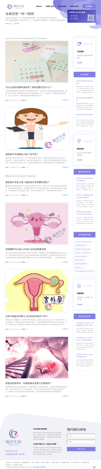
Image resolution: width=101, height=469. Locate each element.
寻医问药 (9, 465)
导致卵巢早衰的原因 (80, 245)
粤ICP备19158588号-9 (39, 467)
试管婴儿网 (85, 462)
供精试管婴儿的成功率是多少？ (84, 116)
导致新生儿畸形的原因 (81, 256)
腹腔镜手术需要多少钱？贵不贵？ (22, 154)
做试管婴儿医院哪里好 (81, 263)
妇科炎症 (77, 252)
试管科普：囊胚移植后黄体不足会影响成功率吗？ (84, 196)
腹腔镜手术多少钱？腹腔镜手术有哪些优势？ (28, 182)
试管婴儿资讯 (74, 6)
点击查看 (79, 62)
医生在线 (16, 462)
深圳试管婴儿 (75, 462)
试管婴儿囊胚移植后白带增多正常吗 (84, 271)
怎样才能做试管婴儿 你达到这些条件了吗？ (27, 316)
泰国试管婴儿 (45, 462)
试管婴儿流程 (17, 465)
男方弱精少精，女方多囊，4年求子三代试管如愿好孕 (85, 339)
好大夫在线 (35, 462)
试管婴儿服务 (50, 6)
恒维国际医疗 (25, 462)
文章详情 (65, 100)
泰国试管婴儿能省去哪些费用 (84, 99)
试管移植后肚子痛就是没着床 (82, 249)
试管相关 (17, 23)
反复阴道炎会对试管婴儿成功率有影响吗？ (84, 179)
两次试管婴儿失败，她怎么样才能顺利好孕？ (84, 356)
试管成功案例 (62, 6)
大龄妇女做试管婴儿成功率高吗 (83, 241)
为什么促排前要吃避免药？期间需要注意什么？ (29, 87)
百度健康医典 (64, 462)
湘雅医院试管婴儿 (79, 260)
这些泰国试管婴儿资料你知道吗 (84, 82)
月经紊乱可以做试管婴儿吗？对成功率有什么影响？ (84, 213)
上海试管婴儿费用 (86, 252)
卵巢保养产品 (78, 267)
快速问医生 (55, 462)
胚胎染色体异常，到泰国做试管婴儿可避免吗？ (29, 383)
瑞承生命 (39, 6)
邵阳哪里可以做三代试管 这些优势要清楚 (26, 249)
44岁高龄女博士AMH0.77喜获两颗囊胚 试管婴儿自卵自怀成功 (85, 324)
